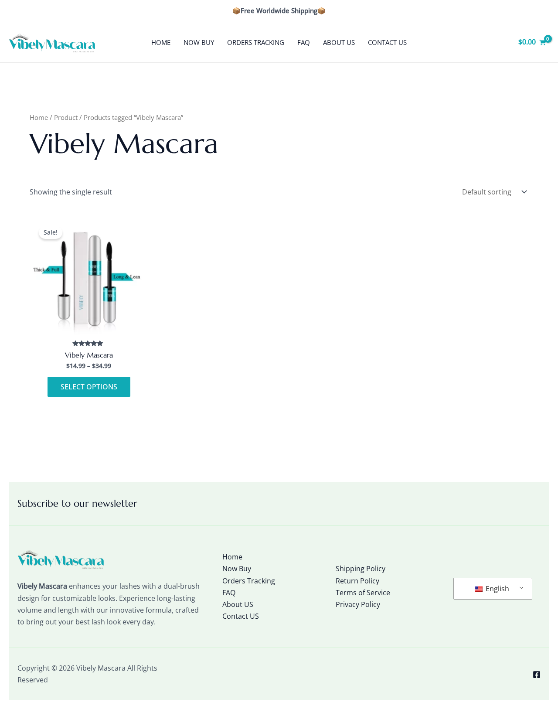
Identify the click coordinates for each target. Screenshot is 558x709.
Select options (89, 387)
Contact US (387, 42)
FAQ (303, 42)
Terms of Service (363, 592)
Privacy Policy (358, 604)
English (496, 588)
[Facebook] (537, 674)
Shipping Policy (360, 568)
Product (66, 117)
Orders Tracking (255, 42)
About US (339, 42)
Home (160, 42)
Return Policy (357, 581)
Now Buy (199, 42)
